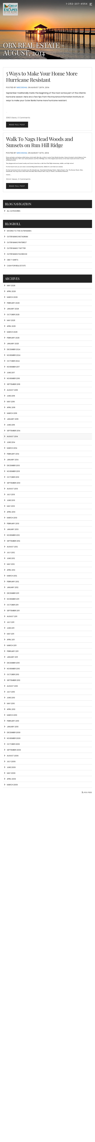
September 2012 (13, 541)
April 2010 (11, 709)
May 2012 (11, 564)
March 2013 (12, 517)
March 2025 (12, 332)
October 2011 (12, 605)
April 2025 (11, 326)
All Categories (13, 211)
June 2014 (11, 442)
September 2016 (13, 384)
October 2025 (13, 314)
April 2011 (11, 639)
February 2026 (13, 303)
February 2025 (13, 338)
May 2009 (11, 773)
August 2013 (12, 488)
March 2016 (12, 413)
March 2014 (12, 448)
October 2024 (13, 361)
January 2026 (13, 309)
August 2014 (12, 436)
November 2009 (13, 738)
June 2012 (11, 558)
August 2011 (12, 616)
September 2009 (14, 750)
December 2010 (13, 663)
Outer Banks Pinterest (17, 242)
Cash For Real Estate (16, 265)
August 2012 (12, 546)
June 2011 (10, 628)
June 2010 (11, 697)
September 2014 (13, 430)
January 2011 (12, 657)
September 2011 (13, 610)
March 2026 (12, 297)
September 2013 (13, 483)
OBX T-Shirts (12, 260)
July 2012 (11, 552)
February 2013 (13, 523)
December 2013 (13, 465)
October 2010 (13, 674)
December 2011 (13, 593)
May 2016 (11, 401)
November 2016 (13, 378)
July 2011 (10, 622)
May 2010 (11, 703)
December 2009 (13, 732)
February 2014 (13, 454)
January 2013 (12, 529)
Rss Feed (88, 792)
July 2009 (11, 761)
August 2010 (12, 686)
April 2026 (11, 291)
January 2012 (12, 587)
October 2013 (13, 477)
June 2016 (11, 396)
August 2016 (12, 390)
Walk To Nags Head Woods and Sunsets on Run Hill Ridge (39, 142)
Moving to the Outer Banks (19, 231)
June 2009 (11, 767)
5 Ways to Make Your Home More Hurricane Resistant (41, 76)
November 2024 (13, 355)
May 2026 (11, 285)
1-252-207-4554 (77, 4)
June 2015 (11, 425)
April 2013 (11, 512)
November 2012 (13, 535)
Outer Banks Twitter (16, 248)
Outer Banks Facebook (17, 254)
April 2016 (11, 407)
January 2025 (13, 343)
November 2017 (13, 367)
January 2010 (12, 726)
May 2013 (11, 506)
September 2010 (13, 680)
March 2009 (12, 784)
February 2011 (12, 651)
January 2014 (13, 459)
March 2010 (12, 715)
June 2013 (11, 500)
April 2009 (11, 779)
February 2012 (13, 581)
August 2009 (12, 755)
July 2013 (11, 494)
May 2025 (11, 320)
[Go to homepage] (15, 9)
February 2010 (13, 721)
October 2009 (13, 744)
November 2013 (13, 471)
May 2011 (10, 634)
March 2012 (12, 576)
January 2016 (12, 419)
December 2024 (13, 349)
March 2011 (11, 645)
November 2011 (13, 599)
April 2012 (11, 570)
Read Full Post (17, 124)
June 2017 (11, 372)
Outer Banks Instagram (17, 236)
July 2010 (11, 692)
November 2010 (13, 668)
